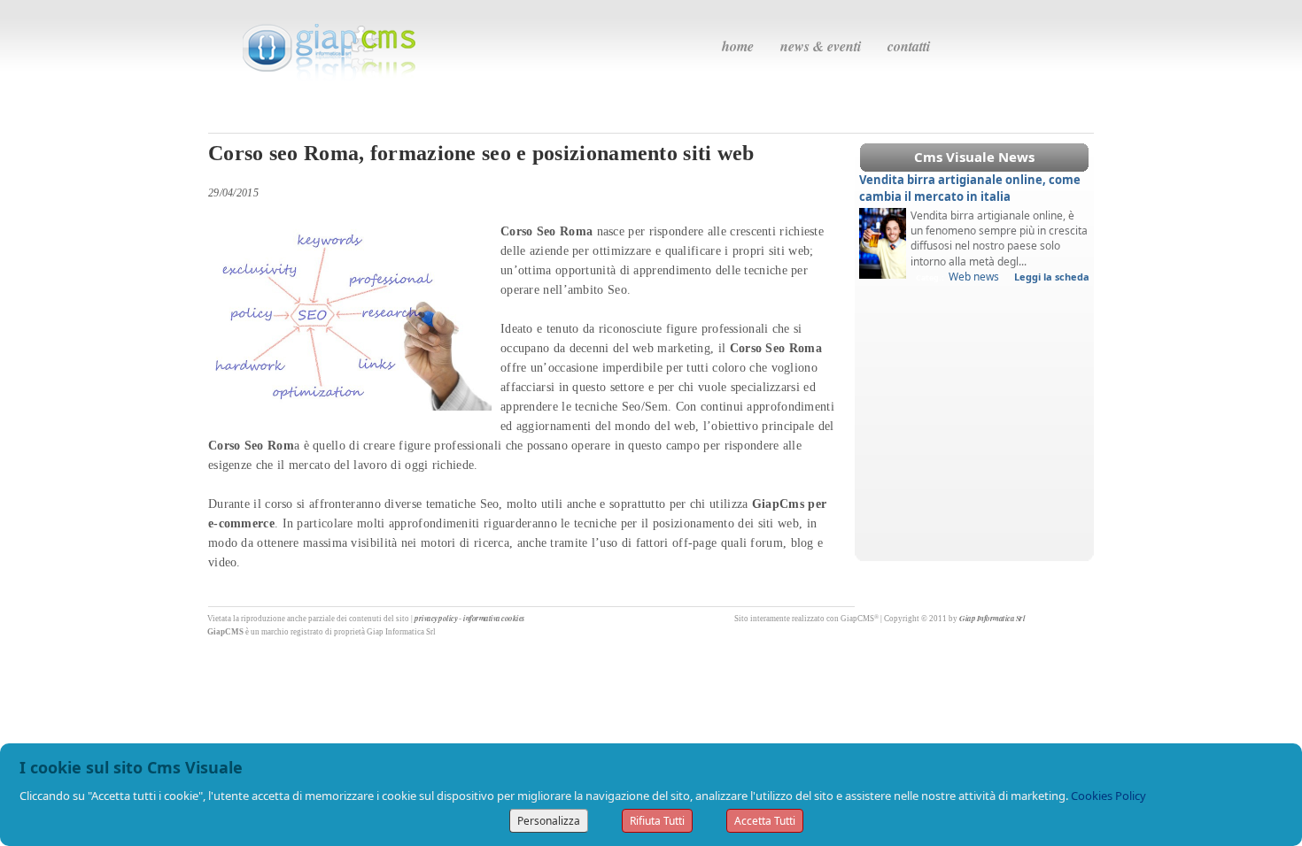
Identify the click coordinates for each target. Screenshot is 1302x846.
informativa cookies (494, 618)
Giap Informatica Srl (992, 618)
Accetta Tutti (764, 820)
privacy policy (436, 618)
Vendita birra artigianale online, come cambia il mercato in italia (970, 188)
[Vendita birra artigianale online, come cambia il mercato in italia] (882, 242)
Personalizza (548, 820)
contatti (908, 46)
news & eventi (820, 46)
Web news (974, 276)
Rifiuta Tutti (657, 820)
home (738, 46)
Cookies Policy (1108, 796)
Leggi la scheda (1051, 276)
